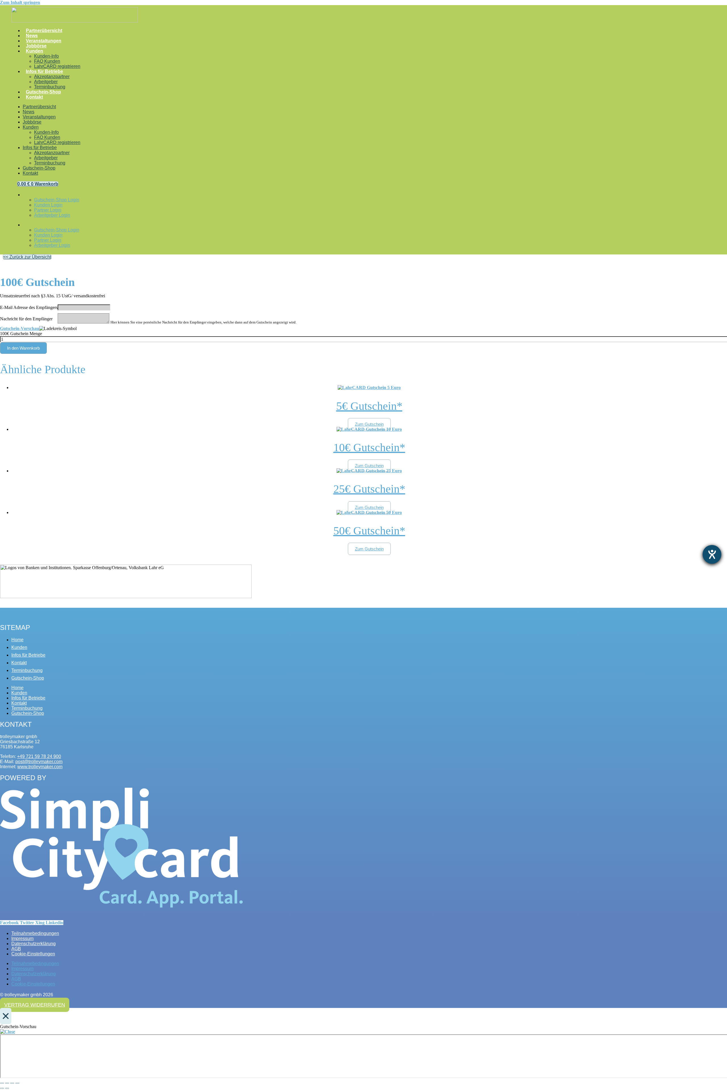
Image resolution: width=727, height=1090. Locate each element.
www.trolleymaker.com (39, 766)
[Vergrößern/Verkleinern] (2, 1083)
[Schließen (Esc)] (17, 1083)
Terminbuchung (49, 86)
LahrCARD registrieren (57, 66)
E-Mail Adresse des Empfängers (29, 307)
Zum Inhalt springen (20, 2)
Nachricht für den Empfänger (26, 318)
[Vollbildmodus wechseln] (7, 1083)
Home (17, 639)
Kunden (34, 51)
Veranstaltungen (43, 40)
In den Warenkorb (23, 348)
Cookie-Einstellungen (33, 953)
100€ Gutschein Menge (21, 333)
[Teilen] (12, 1083)
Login (27, 196)
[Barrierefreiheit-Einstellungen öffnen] (712, 554)
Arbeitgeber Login (52, 215)
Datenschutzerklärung (33, 943)
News (32, 35)
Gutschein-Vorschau (19, 328)
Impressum (22, 938)
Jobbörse (36, 45)
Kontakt (34, 97)
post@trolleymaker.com (38, 761)
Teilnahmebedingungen (35, 933)
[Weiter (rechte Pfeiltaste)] (7, 1088)
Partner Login (47, 210)
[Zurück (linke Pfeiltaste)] (2, 1088)
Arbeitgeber (46, 81)
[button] (27, 257)
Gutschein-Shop (43, 91)
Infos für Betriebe (44, 71)
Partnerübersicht (44, 30)
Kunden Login (48, 204)
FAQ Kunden (47, 61)
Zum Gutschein (369, 424)
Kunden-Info (46, 56)
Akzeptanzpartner (52, 76)
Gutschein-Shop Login (56, 199)
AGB (16, 948)
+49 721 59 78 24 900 (39, 756)
